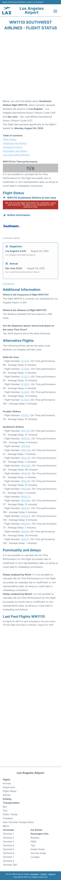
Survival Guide (38, 853)
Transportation (11, 802)
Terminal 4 (8, 845)
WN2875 (25, 516)
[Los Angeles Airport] (6, 11)
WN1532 (25, 438)
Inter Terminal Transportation (18, 822)
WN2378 (25, 457)
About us (52, 874)
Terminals (8, 829)
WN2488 (25, 488)
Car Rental (36, 829)
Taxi (5, 810)
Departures (9, 787)
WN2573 (25, 496)
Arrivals (7, 783)
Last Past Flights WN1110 (16, 154)
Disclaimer (34, 874)
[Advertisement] (30, 65)
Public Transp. (10, 814)
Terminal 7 (8, 856)
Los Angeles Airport (32, 10)
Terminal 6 (8, 853)
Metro (6, 826)
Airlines (7, 795)
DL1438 (25, 361)
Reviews (34, 837)
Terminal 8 (8, 860)
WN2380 (25, 465)
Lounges (35, 856)
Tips (32, 845)
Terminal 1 (8, 833)
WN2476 (25, 481)
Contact (43, 874)
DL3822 (25, 384)
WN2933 (25, 523)
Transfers (8, 818)
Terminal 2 (8, 837)
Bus (5, 806)
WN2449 (25, 473)
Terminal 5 (8, 849)
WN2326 (25, 450)
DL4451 (25, 399)
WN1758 (25, 446)
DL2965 (25, 368)
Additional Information (15, 143)
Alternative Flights (12, 147)
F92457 (25, 415)
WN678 (25, 539)
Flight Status (9, 139)
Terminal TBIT (10, 864)
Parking (7, 799)
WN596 (25, 531)
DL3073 (25, 376)
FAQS (33, 841)
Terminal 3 (8, 841)
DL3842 (25, 392)
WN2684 (25, 500)
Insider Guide (37, 849)
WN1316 (25, 430)
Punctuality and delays (15, 151)
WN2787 (25, 508)
